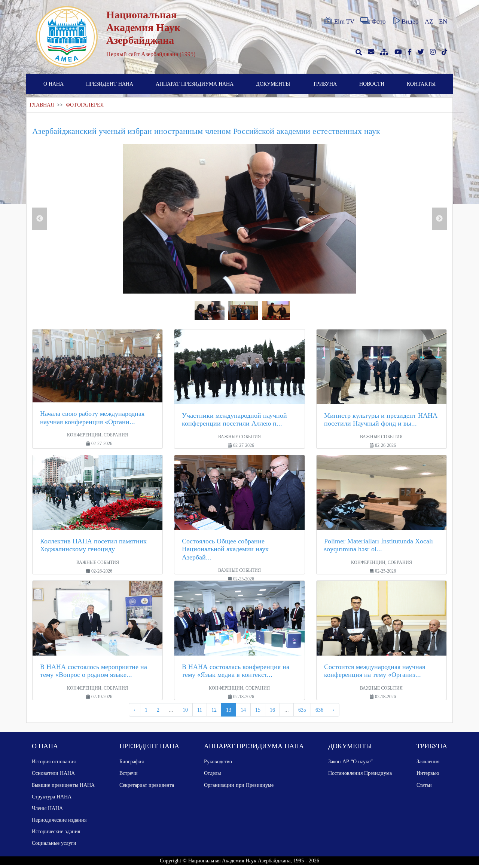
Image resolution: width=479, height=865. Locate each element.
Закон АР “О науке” (350, 761)
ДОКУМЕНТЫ (273, 84)
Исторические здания (56, 831)
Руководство (218, 761)
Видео (410, 21)
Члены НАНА (47, 808)
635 (302, 710)
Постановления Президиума (360, 773)
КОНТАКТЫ (421, 84)
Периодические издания (59, 820)
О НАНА (53, 84)
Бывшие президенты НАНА (63, 785)
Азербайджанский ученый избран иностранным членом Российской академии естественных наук (206, 131)
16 (272, 710)
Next (439, 219)
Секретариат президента (146, 785)
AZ (429, 21)
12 (214, 710)
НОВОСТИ (371, 84)
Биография (131, 761)
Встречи (128, 773)
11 (199, 710)
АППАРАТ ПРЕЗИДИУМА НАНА (195, 84)
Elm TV (344, 21)
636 (319, 710)
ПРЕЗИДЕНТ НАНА (109, 84)
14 (243, 710)
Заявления (428, 761)
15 (257, 710)
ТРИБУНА (325, 84)
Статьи (424, 785)
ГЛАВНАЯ (42, 105)
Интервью (428, 773)
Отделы (212, 773)
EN (443, 21)
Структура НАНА (51, 797)
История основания (54, 761)
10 (185, 710)
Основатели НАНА (53, 773)
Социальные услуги (54, 843)
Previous (39, 219)
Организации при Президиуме (239, 785)
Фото (379, 21)
